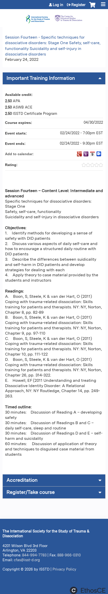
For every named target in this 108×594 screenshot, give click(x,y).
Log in (58, 5)
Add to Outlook (98, 153)
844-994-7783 (34, 555)
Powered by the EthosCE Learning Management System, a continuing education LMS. (87, 590)
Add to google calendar (79, 153)
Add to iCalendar (92, 153)
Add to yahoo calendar (85, 153)
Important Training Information (41, 78)
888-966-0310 (69, 555)
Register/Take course (31, 492)
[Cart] (92, 7)
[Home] (54, 16)
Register (78, 5)
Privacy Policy (64, 569)
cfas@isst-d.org (27, 560)
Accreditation (22, 480)
